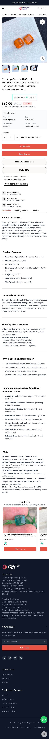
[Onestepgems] (24, 8)
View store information (16, 183)
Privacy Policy (26, 727)
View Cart (6, 678)
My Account (7, 674)
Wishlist (5, 682)
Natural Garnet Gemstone (22, 14)
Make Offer (24, 170)
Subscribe (24, 648)
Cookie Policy (39, 727)
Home (4, 14)
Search (5, 695)
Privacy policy (8, 707)
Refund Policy (8, 699)
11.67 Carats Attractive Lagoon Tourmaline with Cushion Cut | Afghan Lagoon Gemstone (18, 535)
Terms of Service (9, 703)
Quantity (5, 132)
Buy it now (24, 154)
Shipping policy (8, 711)
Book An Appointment (24, 162)
